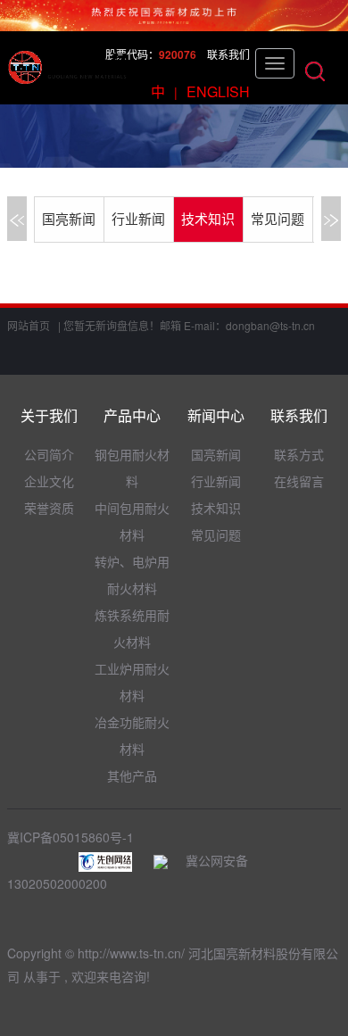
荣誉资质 (49, 508)
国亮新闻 (68, 219)
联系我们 (228, 54)
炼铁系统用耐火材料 (132, 628)
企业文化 (49, 481)
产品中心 (132, 415)
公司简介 (49, 454)
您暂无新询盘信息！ (111, 325)
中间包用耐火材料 (132, 521)
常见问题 (277, 219)
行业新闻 (138, 219)
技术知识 (208, 219)
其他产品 (132, 775)
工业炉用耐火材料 (132, 681)
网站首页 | (34, 325)
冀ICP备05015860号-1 (70, 837)
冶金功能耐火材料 (132, 735)
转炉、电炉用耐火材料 (132, 574)
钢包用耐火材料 (132, 467)
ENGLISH (218, 91)
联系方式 (299, 454)
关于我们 (49, 415)
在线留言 (299, 481)
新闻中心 (215, 415)
